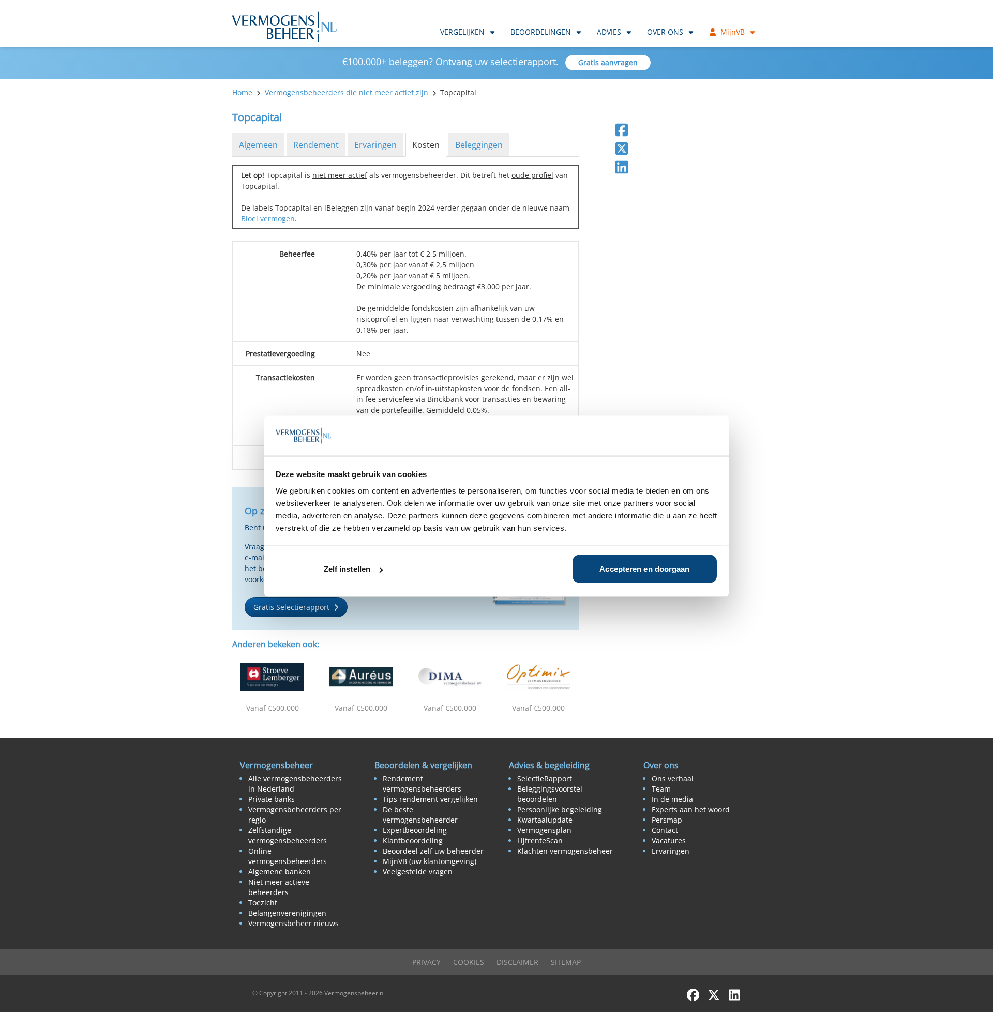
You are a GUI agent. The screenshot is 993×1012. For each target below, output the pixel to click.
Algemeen (258, 145)
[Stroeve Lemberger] (272, 676)
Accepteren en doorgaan (644, 568)
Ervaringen (375, 145)
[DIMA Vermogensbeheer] (450, 676)
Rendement (316, 145)
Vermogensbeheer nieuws (293, 923)
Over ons (665, 32)
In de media (672, 799)
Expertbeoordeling (415, 830)
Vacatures (669, 840)
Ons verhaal (673, 778)
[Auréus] (361, 676)
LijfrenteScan (540, 840)
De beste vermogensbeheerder (420, 815)
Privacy (426, 962)
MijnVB (732, 32)
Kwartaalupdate (545, 820)
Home (242, 92)
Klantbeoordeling (413, 840)
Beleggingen (479, 145)
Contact (665, 830)
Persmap (667, 820)
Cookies (468, 962)
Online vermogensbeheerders (287, 856)
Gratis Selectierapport (291, 607)
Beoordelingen (540, 32)
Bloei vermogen (268, 219)
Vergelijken (462, 32)
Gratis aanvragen (608, 62)
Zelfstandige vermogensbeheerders (287, 835)
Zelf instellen (347, 568)
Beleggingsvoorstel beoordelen (549, 794)
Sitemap (566, 962)
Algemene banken (279, 871)
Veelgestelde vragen (418, 871)
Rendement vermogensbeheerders (422, 783)
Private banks (271, 799)
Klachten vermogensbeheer (565, 851)
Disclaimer (517, 962)
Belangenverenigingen (287, 913)
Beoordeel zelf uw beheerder (433, 851)
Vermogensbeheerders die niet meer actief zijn (346, 92)
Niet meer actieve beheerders (278, 887)
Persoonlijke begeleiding (559, 809)
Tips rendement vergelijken (430, 799)
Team (661, 789)
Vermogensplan (544, 830)
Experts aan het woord (691, 809)
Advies (609, 32)
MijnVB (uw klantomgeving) (429, 861)
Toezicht (262, 902)
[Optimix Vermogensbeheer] (539, 676)
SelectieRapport (544, 778)
